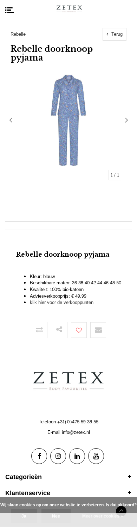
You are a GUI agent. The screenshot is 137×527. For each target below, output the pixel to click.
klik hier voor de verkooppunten (61, 302)
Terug (116, 34)
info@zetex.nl (76, 432)
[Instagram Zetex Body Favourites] (58, 456)
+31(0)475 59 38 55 (77, 422)
